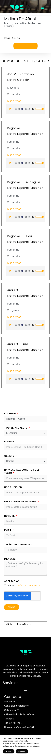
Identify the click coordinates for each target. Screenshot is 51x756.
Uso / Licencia (13, 487)
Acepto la (23, 585)
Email (8, 530)
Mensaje (10, 559)
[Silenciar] (32, 109)
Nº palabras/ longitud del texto (22, 471)
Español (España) (30, 134)
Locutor (10, 413)
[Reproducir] (10, 109)
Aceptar (9, 751)
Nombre (9, 516)
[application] (25, 109)
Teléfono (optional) (18, 544)
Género (9, 456)
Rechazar (22, 751)
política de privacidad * (28, 585)
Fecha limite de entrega (20, 501)
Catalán (23, 80)
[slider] (22, 109)
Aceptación (12, 581)
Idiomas (9, 441)
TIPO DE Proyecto (16, 428)
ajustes (36, 746)
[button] (42, 7)
